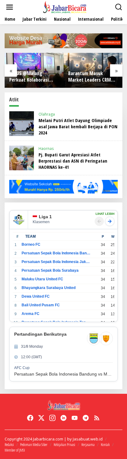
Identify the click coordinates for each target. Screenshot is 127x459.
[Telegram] (86, 418)
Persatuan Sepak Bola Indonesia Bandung (56, 253)
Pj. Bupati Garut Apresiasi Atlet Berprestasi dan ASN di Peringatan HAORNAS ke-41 (73, 160)
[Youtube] (75, 418)
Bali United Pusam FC (41, 305)
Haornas (46, 148)
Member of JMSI (15, 450)
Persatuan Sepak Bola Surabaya (50, 270)
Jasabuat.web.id (88, 439)
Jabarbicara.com (48, 439)
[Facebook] (30, 418)
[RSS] (97, 418)
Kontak (105, 444)
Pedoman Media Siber (33, 444)
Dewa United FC (36, 296)
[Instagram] (52, 418)
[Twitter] (41, 418)
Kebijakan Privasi (64, 444)
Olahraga (47, 114)
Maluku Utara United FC (42, 279)
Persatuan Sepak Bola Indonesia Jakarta (56, 262)
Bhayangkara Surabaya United (49, 288)
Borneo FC (31, 244)
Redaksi (9, 444)
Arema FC (30, 314)
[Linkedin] (63, 418)
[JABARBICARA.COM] (64, 7)
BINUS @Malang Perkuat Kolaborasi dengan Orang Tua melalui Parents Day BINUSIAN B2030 (29, 76)
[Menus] (9, 7)
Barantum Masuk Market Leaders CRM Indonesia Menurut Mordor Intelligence (89, 76)
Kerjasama (88, 444)
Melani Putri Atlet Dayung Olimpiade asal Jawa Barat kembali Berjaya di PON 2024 (78, 126)
